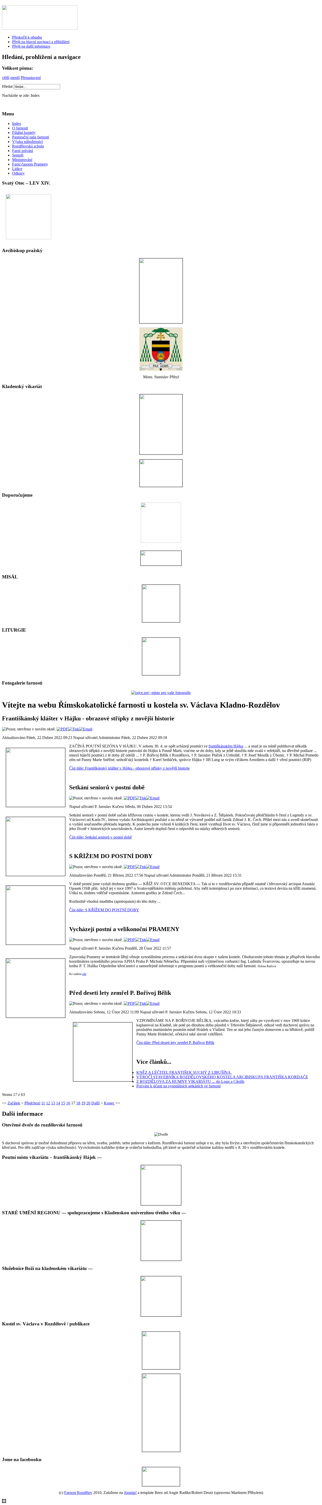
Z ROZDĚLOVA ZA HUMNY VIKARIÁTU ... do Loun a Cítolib (190, 1081)
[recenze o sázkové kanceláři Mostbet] (4, 1501)
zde (84, 974)
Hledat (8, 86)
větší (5, 78)
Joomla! (130, 1492)
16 (68, 1103)
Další (95, 1103)
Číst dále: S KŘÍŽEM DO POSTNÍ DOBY (104, 910)
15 (63, 1103)
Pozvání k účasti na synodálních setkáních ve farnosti (178, 1086)
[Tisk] (73, 729)
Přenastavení (31, 78)
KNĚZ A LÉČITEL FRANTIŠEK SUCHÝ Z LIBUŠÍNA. (184, 1072)
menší (15, 78)
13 (53, 1103)
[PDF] (62, 729)
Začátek (14, 1103)
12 (48, 1103)
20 (88, 1103)
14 (58, 1103)
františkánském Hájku (226, 746)
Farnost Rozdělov (78, 1492)
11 (43, 1103)
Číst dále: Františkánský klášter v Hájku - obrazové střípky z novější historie (129, 768)
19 (83, 1103)
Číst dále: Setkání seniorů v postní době (100, 837)
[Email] (85, 729)
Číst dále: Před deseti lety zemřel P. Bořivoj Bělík (175, 1042)
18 (78, 1103)
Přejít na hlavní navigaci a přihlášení (40, 42)
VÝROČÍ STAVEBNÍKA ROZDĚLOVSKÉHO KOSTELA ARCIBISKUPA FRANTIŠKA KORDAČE (222, 1077)
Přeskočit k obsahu (27, 37)
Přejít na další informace (31, 46)
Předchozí (32, 1103)
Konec (109, 1103)
